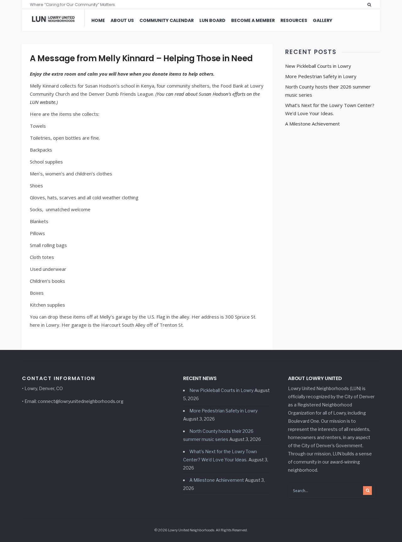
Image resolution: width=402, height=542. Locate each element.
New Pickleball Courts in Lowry (318, 66)
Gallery (322, 20)
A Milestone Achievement (312, 124)
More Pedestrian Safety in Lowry (320, 76)
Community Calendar (166, 20)
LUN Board (212, 20)
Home (98, 20)
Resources (293, 20)
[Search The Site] (370, 4)
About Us (122, 20)
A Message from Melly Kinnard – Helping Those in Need (141, 58)
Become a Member (253, 20)
